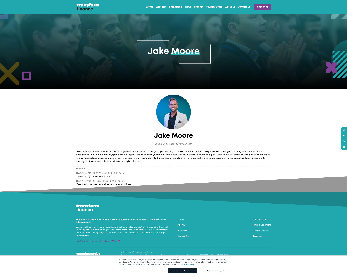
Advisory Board (214, 7)
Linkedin (344, 136)
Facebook (344, 147)
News (188, 7)
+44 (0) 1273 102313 (112, 241)
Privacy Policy (189, 264)
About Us (230, 7)
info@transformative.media (89, 241)
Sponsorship (176, 7)
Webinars (161, 7)
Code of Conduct (261, 230)
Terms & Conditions (262, 225)
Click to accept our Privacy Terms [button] (182, 271)
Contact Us (244, 7)
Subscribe (262, 7)
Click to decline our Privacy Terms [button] (213, 271)
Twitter (344, 141)
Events (149, 7)
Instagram (344, 130)
